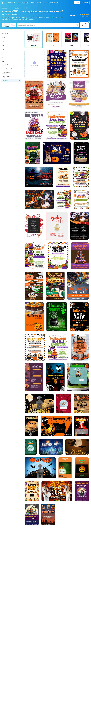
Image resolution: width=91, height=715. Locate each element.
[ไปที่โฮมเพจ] (7, 2)
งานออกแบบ (6, 25)
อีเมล (13, 25)
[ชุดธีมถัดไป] (89, 39)
